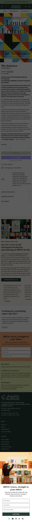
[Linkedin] (23, 518)
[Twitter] (9, 518)
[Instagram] (16, 518)
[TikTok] (19, 518)
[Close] (30, 454)
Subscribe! (16, 514)
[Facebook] (12, 518)
